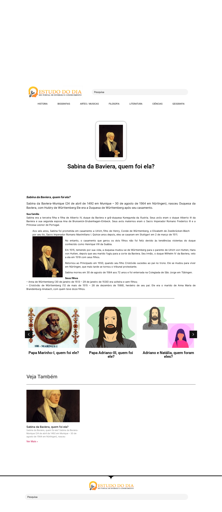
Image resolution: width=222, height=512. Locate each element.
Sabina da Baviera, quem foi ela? (47, 426)
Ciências (157, 103)
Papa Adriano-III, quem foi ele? (54, 355)
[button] (28, 334)
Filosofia (114, 103)
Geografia (178, 103)
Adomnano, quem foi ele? (168, 353)
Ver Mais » (32, 441)
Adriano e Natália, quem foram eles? (111, 355)
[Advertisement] (90, 21)
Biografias (64, 103)
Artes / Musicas (89, 103)
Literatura (135, 103)
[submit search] (193, 92)
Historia (43, 103)
